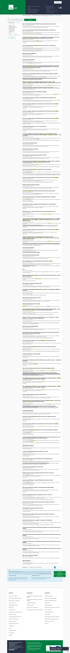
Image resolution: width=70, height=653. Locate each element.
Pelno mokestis (32, 280)
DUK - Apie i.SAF (26, 456)
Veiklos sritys (11, 607)
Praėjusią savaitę (12, 28)
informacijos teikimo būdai (26, 373)
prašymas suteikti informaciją (33, 373)
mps (41, 225)
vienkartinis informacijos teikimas (56, 373)
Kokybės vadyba (12, 609)
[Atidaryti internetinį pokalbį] (68, 651)
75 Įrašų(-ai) (24, 567)
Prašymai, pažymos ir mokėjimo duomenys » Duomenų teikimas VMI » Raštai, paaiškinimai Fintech (45, 174)
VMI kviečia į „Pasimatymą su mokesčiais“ (52, 607)
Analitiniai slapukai (35, 575)
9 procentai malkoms (25, 79)
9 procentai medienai (30, 79)
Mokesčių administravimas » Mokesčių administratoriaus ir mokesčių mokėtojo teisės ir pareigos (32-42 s (42, 375)
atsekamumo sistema (37, 252)
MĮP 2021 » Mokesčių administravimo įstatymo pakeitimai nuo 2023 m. (48, 351)
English (52, 15)
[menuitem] (33, 6)
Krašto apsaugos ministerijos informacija (52, 616)
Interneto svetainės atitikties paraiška (51, 619)
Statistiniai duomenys (13, 621)
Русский (55, 15)
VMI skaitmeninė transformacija (32, 607)
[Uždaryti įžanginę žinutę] (67, 648)
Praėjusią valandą (12, 26)
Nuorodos (46, 623)
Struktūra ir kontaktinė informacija (15, 598)
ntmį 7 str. (26, 265)
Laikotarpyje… (11, 32)
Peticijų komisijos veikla (13, 605)
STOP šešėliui (47, 614)
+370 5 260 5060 (12, 644)
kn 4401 (23, 78)
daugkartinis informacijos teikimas (27, 374)
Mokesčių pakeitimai (50, 314)
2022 (25, 108)
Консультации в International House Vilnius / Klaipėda (35, 600)
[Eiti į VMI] (13, 7)
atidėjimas (24, 87)
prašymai (31, 87)
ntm (23, 265)
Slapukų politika (41, 573)
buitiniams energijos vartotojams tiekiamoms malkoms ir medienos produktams (47, 78)
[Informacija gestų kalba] (59, 8)
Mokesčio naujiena (43, 295)
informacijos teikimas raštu (48, 373)
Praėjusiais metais (12, 30)
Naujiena (32, 201)
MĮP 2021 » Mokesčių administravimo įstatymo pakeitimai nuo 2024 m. (48, 34)
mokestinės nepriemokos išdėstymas (55, 243)
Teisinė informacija (12, 603)
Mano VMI (15, 648)
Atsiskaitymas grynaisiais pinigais (51, 598)
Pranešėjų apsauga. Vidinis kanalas (15, 616)
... (58, 567)
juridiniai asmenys (40, 87)
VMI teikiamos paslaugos (31, 603)
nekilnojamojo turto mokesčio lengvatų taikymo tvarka (42, 463)
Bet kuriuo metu (11, 25)
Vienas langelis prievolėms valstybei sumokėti (35, 609)
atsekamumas (32, 252)
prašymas (24, 225)
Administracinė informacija (13, 619)
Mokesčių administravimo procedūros (15, 612)
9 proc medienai (40, 79)
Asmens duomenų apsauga (13, 623)
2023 (25, 182)
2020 (25, 365)
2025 (25, 173)
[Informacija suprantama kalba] (61, 8)
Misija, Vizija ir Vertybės (13, 596)
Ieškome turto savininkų (49, 621)
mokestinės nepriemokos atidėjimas (36, 225)
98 (60, 567)
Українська (59, 15)
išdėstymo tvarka (45, 87)
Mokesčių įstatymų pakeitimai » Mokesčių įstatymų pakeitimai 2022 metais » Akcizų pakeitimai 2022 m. (42, 123)
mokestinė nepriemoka (35, 87)
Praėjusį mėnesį (11, 29)
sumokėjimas (31, 243)
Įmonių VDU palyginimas (49, 612)
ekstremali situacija (50, 87)
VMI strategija (11, 632)
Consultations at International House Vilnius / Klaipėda (35, 596)
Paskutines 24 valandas (13, 27)
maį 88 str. (40, 243)
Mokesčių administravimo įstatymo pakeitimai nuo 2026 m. (32, 50)
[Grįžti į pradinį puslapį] (8, 17)
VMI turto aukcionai (48, 609)
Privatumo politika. (48, 573)
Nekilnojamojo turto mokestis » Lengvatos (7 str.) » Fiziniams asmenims (34, 464)
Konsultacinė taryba (12, 630)
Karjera (10, 628)
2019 (29, 314)
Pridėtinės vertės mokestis (38, 314)
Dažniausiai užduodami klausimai (50, 600)
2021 (25, 42)
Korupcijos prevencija (12, 614)
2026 (25, 322)
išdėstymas (27, 87)
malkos (28, 78)
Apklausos (10, 635)
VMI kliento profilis (30, 605)
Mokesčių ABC (47, 603)
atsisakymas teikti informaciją (35, 374)
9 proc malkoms (36, 79)
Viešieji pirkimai (11, 625)
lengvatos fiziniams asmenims (31, 265)
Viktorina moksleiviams (49, 605)
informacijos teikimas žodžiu (40, 373)
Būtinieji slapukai (12, 575)
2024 (25, 34)
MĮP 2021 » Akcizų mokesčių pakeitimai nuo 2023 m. (45, 182)
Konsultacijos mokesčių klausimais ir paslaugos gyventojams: (15, 643)
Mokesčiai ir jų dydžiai (48, 596)
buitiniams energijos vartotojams (34, 78)
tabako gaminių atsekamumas (26, 252)
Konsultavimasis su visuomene (14, 600)
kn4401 (26, 78)
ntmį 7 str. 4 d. (26, 463)
